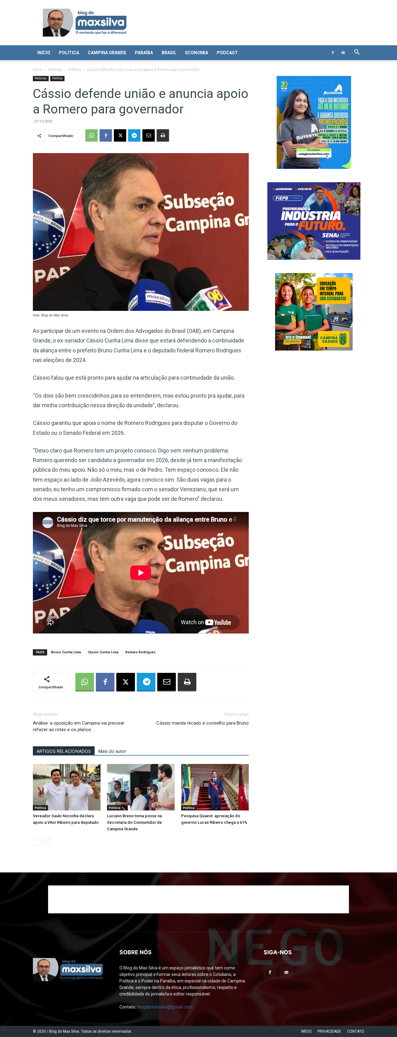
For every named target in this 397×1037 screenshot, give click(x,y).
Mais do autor (112, 751)
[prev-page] (37, 841)
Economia (196, 52)
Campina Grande (107, 52)
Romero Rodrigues (140, 652)
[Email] (148, 135)
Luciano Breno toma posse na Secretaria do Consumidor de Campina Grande (134, 822)
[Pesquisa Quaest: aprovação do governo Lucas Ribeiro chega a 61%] (215, 787)
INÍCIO (306, 1031)
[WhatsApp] (91, 135)
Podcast (227, 52)
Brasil (169, 52)
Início (43, 52)
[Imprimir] (163, 135)
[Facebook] (332, 52)
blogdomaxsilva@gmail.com (164, 1006)
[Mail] (343, 52)
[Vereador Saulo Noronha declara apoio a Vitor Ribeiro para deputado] (66, 787)
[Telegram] (134, 135)
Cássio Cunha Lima (103, 652)
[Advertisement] (198, 899)
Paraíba (144, 52)
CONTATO (355, 1031)
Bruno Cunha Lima (66, 652)
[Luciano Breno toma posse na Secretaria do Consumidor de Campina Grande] (141, 787)
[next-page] (47, 841)
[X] (120, 135)
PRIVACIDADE (329, 1031)
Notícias (55, 70)
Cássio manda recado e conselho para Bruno (202, 723)
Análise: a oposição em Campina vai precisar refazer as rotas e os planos (78, 726)
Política (69, 52)
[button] (356, 52)
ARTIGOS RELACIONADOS (64, 751)
